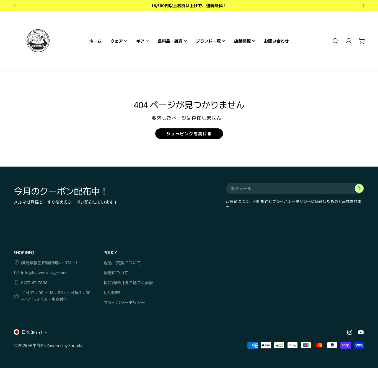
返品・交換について (122, 262)
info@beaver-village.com (44, 272)
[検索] (335, 40)
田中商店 (36, 345)
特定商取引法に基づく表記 (128, 282)
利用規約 (260, 201)
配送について (115, 272)
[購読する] (359, 188)
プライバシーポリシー (291, 201)
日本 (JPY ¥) (32, 332)
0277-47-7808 (34, 282)
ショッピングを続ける (189, 133)
